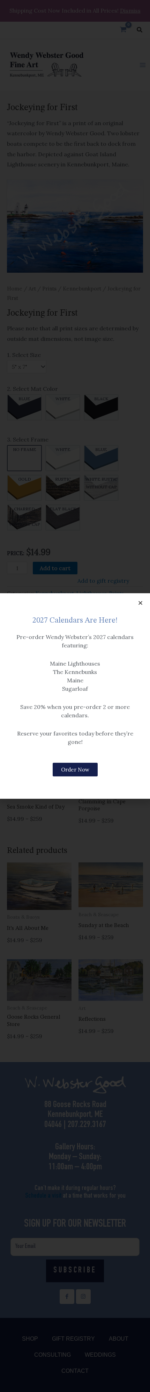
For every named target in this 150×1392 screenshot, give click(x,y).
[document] (75, 696)
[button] (140, 602)
